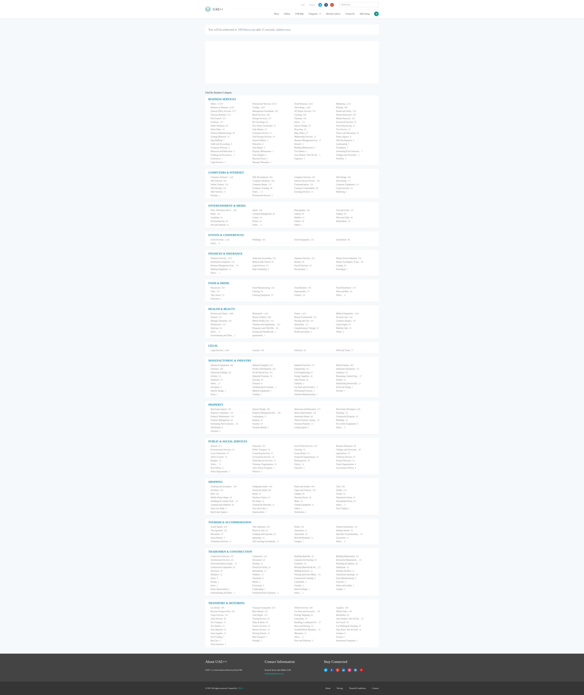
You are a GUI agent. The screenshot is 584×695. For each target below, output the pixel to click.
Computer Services (304, 177)
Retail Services (261, 115)
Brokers (299, 262)
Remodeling (259, 571)
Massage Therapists (261, 162)
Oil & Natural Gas (262, 372)
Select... (299, 122)
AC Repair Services (305, 111)
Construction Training (305, 578)
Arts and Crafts (345, 210)
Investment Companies (223, 262)
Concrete (341, 582)
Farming (257, 380)
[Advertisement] (292, 62)
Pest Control (218, 118)
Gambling (216, 217)
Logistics (342, 608)
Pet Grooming (260, 122)
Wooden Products (345, 571)
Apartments (301, 534)
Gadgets (299, 494)
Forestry (299, 585)
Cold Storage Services (263, 137)
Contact (375, 688)
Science (341, 380)
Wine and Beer (344, 291)
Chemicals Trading (221, 372)
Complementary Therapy (306, 328)
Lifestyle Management (263, 214)
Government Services (263, 457)
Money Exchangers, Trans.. (349, 262)
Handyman (342, 567)
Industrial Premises (262, 376)
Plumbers (216, 574)
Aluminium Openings (347, 574)
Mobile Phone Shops (221, 497)
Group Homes (302, 453)
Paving (215, 582)
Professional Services (264, 104)
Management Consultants (265, 111)
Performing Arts (219, 221)
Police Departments (220, 471)
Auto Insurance (218, 644)
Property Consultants (222, 413)
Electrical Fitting (344, 387)
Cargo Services (219, 615)
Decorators (258, 560)
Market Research (345, 118)
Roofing (257, 563)
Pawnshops (342, 269)
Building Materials (304, 556)
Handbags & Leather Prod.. (224, 501)
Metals (256, 582)
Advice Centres (219, 457)
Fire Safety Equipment (347, 424)
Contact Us (350, 14)
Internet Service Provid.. (307, 181)
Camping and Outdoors (222, 505)
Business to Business (222, 107)
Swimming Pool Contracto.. (349, 151)
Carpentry (342, 372)
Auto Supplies (259, 155)
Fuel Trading (343, 508)
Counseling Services (262, 453)
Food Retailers (302, 288)
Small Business (303, 104)
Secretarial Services (346, 122)
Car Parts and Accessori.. (306, 387)
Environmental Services (223, 450)
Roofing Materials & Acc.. (307, 567)
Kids (215, 494)
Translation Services (221, 541)
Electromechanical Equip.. (224, 563)
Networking (343, 181)
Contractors (217, 158)
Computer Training (262, 188)
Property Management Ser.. (266, 413)
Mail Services (218, 192)
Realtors (257, 420)
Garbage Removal (220, 137)
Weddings (258, 240)
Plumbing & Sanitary (347, 563)
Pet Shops (258, 501)
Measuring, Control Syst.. (349, 376)
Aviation (341, 633)
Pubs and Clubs (344, 217)
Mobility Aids (343, 328)
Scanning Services (303, 192)
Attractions (300, 530)
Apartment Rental (303, 416)
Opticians (216, 328)
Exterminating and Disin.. (223, 335)
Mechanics (300, 633)
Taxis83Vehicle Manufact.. (307, 630)
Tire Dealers (300, 151)
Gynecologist (343, 324)
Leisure (257, 217)
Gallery (287, 14)
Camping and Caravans (264, 534)
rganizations (258, 335)
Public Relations (219, 126)
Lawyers (258, 350)
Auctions (216, 431)
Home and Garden (304, 486)
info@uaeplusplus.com (274, 673)
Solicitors (300, 350)
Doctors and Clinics (222, 313)
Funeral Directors (345, 460)
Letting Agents (301, 427)
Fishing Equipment (304, 505)
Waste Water (218, 129)
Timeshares (342, 148)
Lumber (340, 589)
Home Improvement (305, 413)
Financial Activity (221, 258)
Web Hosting (218, 188)
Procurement (301, 269)
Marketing (343, 104)
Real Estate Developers (348, 409)
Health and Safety (346, 111)
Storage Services (261, 118)
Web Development (345, 140)
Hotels (299, 527)
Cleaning (300, 118)
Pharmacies (260, 313)
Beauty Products (261, 317)
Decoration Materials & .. (349, 560)
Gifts (340, 486)
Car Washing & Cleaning (348, 626)
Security (341, 391)
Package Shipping (303, 615)
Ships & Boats (260, 622)
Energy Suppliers (303, 376)
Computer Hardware (263, 181)
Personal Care (344, 317)
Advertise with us (333, 14)
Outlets (341, 490)
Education (257, 144)
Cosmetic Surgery (346, 321)
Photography (302, 210)
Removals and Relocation (223, 151)
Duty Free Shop (219, 508)
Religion (216, 460)
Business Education (346, 446)
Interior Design (302, 126)
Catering (257, 291)
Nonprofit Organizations (306, 457)
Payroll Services (303, 265)
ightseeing (258, 538)
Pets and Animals (220, 225)
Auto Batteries (218, 630)
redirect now (282, 29)
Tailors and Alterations (347, 133)
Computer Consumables (306, 188)
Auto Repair (258, 148)
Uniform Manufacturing (223, 133)
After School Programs (263, 468)
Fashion (341, 214)
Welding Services (303, 571)
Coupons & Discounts (263, 505)
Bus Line (216, 640)
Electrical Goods (261, 490)
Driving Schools (261, 633)
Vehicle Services (303, 608)
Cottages (299, 541)
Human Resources (346, 115)
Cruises (340, 637)
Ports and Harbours (303, 640)
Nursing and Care (304, 321)
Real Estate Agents (221, 409)
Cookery (299, 295)
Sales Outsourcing (345, 126)
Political (257, 471)
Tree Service (343, 129)
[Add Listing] (376, 14)
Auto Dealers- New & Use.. (307, 155)
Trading (258, 107)
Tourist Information (347, 527)
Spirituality (301, 324)
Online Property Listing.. (306, 420)
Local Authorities (220, 453)
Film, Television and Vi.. (224, 210)
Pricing (340, 688)
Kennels (298, 144)
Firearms (257, 383)
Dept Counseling (260, 269)
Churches (299, 468)
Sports (257, 210)
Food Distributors (346, 288)
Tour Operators (261, 527)
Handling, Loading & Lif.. (307, 622)
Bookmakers (343, 221)
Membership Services (305, 137)
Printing (342, 107)
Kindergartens (302, 460)
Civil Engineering (303, 372)
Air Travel (342, 622)
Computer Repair (262, 184)
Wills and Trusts (344, 350)
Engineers (299, 158)
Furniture (217, 122)
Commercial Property (347, 416)
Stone (214, 394)
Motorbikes (342, 615)
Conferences (343, 240)
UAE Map (299, 14)
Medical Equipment (347, 313)
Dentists (216, 317)
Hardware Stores (261, 497)
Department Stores (345, 497)
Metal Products (344, 365)
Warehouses (217, 427)
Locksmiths (300, 582)
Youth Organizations (346, 464)
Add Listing (365, 14)
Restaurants (218, 288)
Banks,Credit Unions (263, 262)
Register (312, 5)
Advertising (302, 107)
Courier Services (261, 626)
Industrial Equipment (222, 365)
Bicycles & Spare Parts (223, 611)
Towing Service (260, 619)
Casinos (299, 214)
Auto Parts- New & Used (348, 630)
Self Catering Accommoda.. (265, 541)
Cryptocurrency (344, 188)
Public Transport (261, 450)
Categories (313, 14)
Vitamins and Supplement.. (266, 324)
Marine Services (261, 630)
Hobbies (299, 217)
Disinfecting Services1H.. (348, 383)
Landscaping (342, 144)
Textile (340, 494)
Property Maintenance (263, 151)
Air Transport (218, 622)
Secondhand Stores (346, 501)
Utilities (216, 376)
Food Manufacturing (263, 288)
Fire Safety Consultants (264, 126)
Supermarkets (301, 291)
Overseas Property (303, 424)
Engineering (301, 369)
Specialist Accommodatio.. (349, 534)
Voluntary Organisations (264, 464)
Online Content (219, 184)
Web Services (219, 181)
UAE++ (240, 688)
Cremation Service (262, 133)
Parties (257, 221)
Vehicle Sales (344, 611)
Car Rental (217, 608)
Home (276, 14)
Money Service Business (348, 258)
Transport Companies (263, 608)
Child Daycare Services (264, 460)
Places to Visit (260, 530)
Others (217, 104)
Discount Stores (260, 158)
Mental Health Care (263, 321)
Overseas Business (221, 115)
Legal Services (218, 162)
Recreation (217, 534)
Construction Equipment (223, 567)
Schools (216, 446)
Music (215, 214)
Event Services (220, 240)
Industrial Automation (347, 369)
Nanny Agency (343, 137)
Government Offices (346, 468)
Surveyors (217, 571)
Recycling (300, 129)
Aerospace (216, 387)
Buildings (342, 420)
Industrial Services (304, 365)
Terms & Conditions (357, 688)
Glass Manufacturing (346, 578)
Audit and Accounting (221, 144)
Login (303, 5)
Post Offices (217, 468)
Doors (214, 578)
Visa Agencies (219, 530)
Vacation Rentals (260, 427)
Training (300, 115)
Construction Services (222, 556)
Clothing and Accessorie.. (223, 155)
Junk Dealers (259, 129)
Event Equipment (304, 240)
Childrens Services (345, 457)
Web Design (343, 177)
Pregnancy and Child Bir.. (265, 328)
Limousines (301, 619)
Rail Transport (259, 637)
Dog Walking (217, 140)
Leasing (341, 265)
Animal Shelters (260, 140)
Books (256, 494)
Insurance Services (304, 258)
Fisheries (299, 383)
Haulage (257, 640)
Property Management (222, 420)
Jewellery (341, 158)
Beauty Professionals (305, 317)
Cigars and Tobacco (305, 490)
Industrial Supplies (262, 365)
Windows (258, 574)
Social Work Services (305, 446)
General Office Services (223, 111)
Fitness (300, 313)
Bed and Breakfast (303, 538)
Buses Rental (260, 611)
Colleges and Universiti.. (348, 155)
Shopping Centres (262, 486)
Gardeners (300, 563)
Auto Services (218, 619)
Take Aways (217, 295)
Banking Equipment (221, 269)
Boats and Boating (303, 626)
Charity (299, 464)
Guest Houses (218, 538)
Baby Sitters (301, 133)
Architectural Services (222, 560)
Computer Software (220, 148)
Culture (299, 221)
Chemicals (258, 578)
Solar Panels (301, 380)
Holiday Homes (344, 530)
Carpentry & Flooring (305, 560)
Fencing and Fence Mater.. (307, 574)
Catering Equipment (262, 295)
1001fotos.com (246, 29)
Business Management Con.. (307, 140)
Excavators (258, 585)
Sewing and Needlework (264, 332)
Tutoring (299, 450)
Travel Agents (219, 527)
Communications (303, 184)
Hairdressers (218, 324)
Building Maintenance (304, 148)
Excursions (342, 538)
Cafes (215, 291)
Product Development (264, 369)
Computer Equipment (347, 184)
